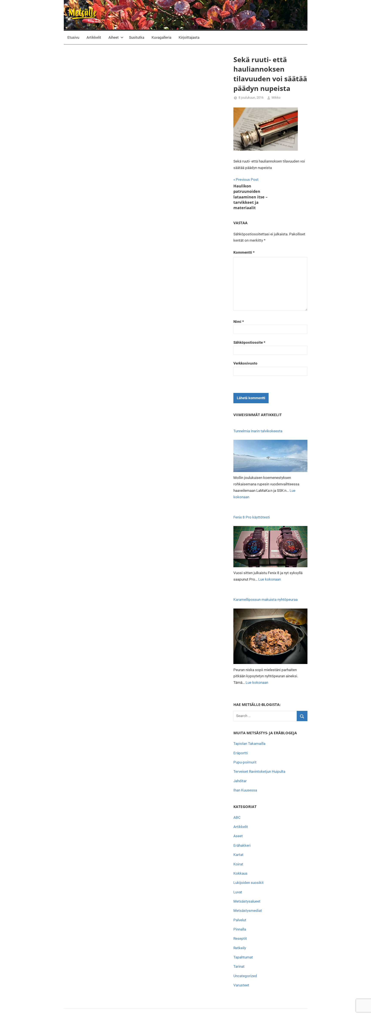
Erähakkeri (242, 845)
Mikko (276, 98)
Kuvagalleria (161, 37)
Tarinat (239, 966)
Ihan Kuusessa (245, 790)
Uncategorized (245, 976)
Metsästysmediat (247, 910)
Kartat (238, 854)
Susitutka (136, 37)
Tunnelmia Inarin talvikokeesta (257, 431)
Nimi (238, 321)
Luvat (237, 892)
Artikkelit (94, 37)
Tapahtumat (243, 957)
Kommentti (244, 252)
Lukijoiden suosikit (248, 882)
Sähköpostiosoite (249, 342)
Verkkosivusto (245, 363)
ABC (236, 817)
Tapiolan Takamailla (249, 743)
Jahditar (240, 781)
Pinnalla (239, 929)
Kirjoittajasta (189, 37)
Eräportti (240, 753)
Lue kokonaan (269, 579)
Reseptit (240, 938)
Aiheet (113, 37)
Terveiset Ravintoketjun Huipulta (259, 771)
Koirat (238, 864)
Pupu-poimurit (245, 762)
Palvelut (239, 920)
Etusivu (73, 37)
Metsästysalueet (246, 901)
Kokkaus (240, 873)
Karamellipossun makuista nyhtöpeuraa (265, 599)
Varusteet (241, 985)
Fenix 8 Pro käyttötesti (251, 517)
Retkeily (239, 948)
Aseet (238, 836)
